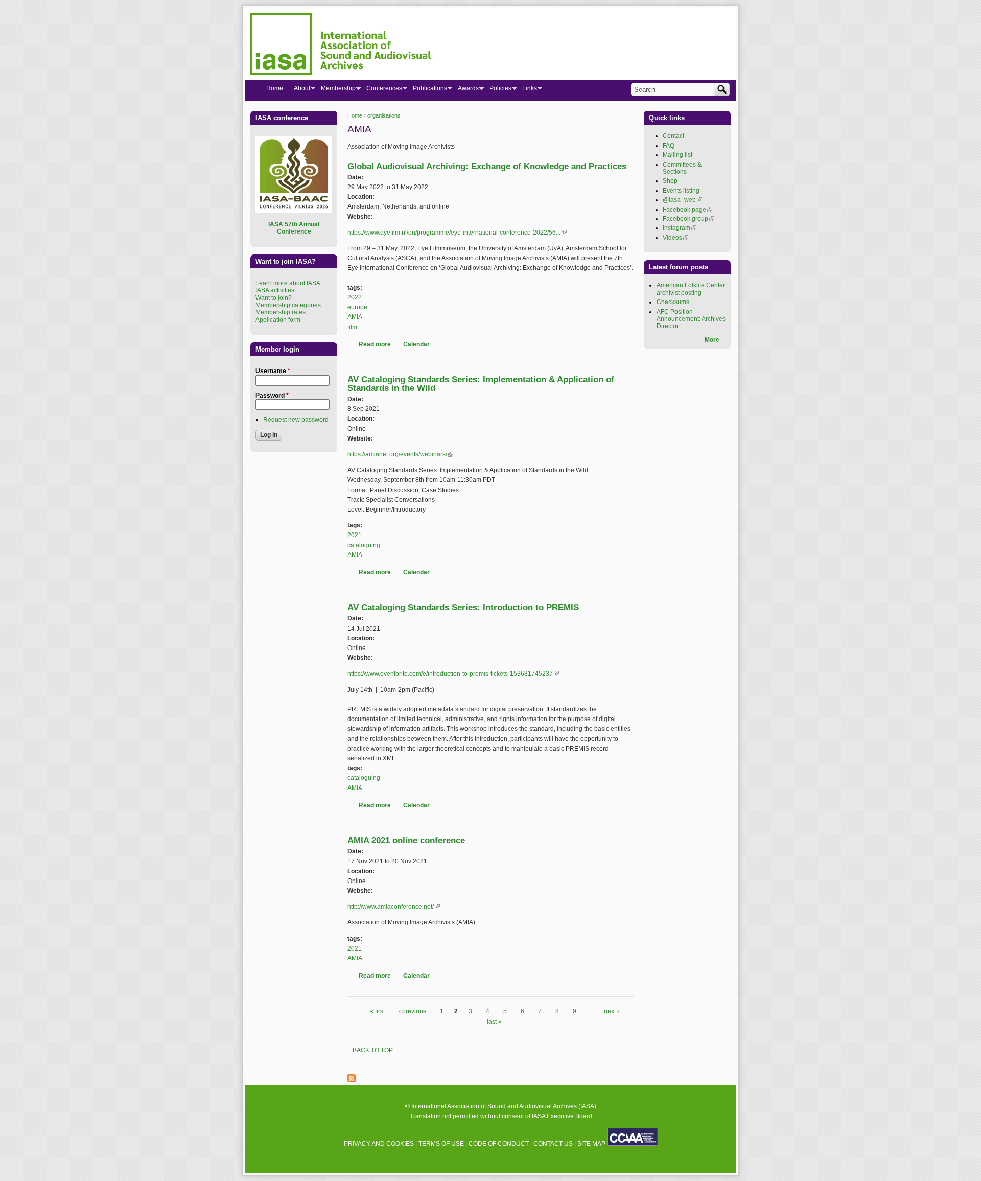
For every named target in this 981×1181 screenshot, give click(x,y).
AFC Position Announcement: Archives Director (691, 319)
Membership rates (280, 312)
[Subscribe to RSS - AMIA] (351, 1080)
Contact (673, 136)
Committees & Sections (682, 168)
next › (611, 1011)
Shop (670, 180)
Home (354, 115)
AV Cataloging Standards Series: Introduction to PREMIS (463, 607)
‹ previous (412, 1011)
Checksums (673, 302)
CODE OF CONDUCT (499, 1143)
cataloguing (363, 545)
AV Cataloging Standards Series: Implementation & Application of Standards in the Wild (480, 384)
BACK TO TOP (373, 1050)
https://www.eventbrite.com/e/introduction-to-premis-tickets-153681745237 (453, 673)
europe (357, 307)
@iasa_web (682, 199)
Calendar (416, 344)
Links (527, 90)
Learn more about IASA (287, 283)
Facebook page (687, 209)
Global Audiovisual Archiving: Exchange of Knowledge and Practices (486, 166)
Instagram (679, 227)
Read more (375, 344)
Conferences (381, 90)
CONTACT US (553, 1143)
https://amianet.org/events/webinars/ (400, 454)
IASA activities (274, 290)
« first (377, 1011)
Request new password (296, 419)
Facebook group (688, 218)
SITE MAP (591, 1143)
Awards (465, 90)
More (712, 339)
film (352, 327)
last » (494, 1021)
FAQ (668, 145)
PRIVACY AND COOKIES (379, 1143)
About (299, 90)
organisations (384, 115)
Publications (427, 90)
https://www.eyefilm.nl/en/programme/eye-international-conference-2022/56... (457, 232)
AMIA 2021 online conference (406, 840)
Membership (335, 90)
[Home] (340, 45)
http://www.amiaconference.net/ (393, 906)
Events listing (681, 190)
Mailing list (677, 154)
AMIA (354, 316)
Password (272, 395)
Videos (675, 237)
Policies (497, 90)
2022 (354, 297)
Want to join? (273, 298)
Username (272, 371)
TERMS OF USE (441, 1143)
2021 (354, 535)
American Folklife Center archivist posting (691, 289)
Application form (277, 319)
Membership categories (288, 305)
